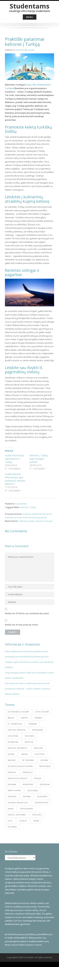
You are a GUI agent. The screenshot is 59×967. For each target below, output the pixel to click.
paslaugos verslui (18, 778)
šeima (36, 821)
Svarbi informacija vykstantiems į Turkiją (14, 459)
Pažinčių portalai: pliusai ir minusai (35, 521)
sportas (12, 796)
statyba (26, 796)
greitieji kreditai (17, 730)
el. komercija (15, 724)
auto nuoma (42, 712)
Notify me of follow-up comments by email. (27, 613)
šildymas (12, 827)
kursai (11, 754)
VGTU (10, 821)
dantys (24, 718)
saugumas (32, 790)
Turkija (32, 507)
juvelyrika (13, 736)
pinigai (37, 778)
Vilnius (23, 821)
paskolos (28, 772)
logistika (39, 754)
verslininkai (26, 809)
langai (24, 754)
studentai (42, 796)
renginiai (45, 784)
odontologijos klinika (20, 766)
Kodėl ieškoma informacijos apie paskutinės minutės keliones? (15, 479)
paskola (12, 772)
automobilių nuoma (18, 712)
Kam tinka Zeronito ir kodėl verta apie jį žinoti (27, 683)
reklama (12, 784)
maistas (12, 760)
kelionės (24, 507)
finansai (32, 724)
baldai (11, 718)
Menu (29, 17)
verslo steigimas (17, 815)
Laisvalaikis (21, 503)
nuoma (44, 760)
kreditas (38, 748)
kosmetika (13, 742)
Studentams (29, 5)
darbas (38, 718)
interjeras (37, 730)
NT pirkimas (28, 760)
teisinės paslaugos (18, 802)
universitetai (42, 802)
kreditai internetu (18, 748)
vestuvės (37, 815)
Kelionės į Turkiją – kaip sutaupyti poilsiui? (40, 459)
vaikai (11, 809)
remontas (28, 784)
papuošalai (45, 766)
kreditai (29, 742)
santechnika (14, 790)
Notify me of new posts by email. (21, 624)
